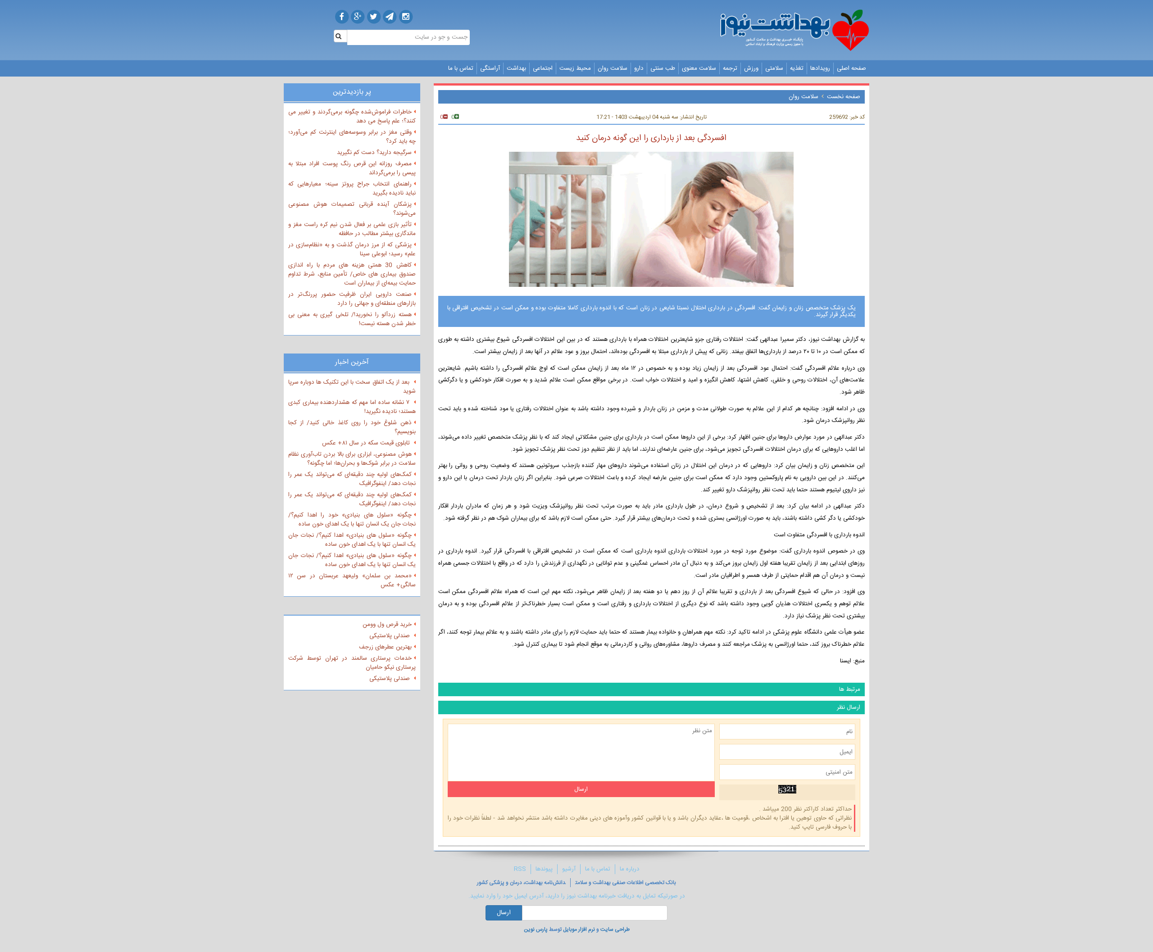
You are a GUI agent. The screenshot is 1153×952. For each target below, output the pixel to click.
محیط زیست (575, 68)
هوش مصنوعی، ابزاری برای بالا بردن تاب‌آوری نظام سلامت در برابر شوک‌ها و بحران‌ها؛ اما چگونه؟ (352, 458)
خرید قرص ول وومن (387, 625)
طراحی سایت (615, 929)
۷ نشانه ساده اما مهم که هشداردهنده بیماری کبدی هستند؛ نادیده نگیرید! (352, 407)
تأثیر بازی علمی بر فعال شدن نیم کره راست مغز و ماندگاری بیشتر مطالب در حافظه (352, 229)
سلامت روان (612, 68)
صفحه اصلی (851, 68)
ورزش (751, 68)
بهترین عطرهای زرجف (385, 647)
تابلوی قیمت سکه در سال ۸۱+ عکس (367, 443)
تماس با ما (460, 68)
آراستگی (490, 68)
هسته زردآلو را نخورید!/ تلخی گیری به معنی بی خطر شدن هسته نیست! (352, 319)
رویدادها (820, 68)
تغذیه (796, 68)
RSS (520, 869)
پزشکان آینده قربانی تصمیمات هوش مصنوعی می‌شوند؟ (352, 208)
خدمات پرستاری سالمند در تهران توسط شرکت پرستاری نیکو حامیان (352, 662)
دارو (639, 68)
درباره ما (630, 869)
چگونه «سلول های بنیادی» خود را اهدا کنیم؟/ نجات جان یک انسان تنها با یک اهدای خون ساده (352, 519)
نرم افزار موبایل (579, 929)
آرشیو (569, 869)
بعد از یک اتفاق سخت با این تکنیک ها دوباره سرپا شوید (352, 386)
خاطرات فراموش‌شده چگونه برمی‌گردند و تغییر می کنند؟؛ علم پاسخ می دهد (352, 116)
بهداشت (516, 68)
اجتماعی (543, 68)
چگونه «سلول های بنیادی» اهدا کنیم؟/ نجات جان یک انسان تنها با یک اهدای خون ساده (352, 539)
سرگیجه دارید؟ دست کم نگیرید (374, 153)
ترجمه (730, 68)
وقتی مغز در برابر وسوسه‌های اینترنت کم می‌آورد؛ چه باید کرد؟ (352, 136)
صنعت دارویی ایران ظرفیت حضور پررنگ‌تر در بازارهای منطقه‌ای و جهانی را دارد (352, 299)
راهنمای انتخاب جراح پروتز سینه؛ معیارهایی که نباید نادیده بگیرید (352, 188)
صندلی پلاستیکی (390, 636)
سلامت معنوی (699, 68)
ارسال (504, 912)
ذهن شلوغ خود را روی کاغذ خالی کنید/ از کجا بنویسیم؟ (352, 427)
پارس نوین (536, 929)
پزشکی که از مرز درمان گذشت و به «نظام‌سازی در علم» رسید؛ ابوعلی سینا (352, 249)
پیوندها (544, 869)
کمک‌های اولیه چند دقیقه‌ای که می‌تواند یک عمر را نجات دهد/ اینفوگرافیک (352, 479)
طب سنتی (662, 68)
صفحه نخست (843, 97)
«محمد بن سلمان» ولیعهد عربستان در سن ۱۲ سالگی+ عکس (352, 580)
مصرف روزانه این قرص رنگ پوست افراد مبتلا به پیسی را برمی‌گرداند (352, 168)
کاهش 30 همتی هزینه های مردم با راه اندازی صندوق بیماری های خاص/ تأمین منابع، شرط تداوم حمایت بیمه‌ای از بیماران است (352, 274)
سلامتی (774, 68)
